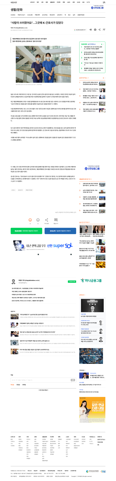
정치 (38, 2)
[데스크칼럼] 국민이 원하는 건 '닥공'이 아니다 (90, 384)
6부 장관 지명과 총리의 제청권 (88, 316)
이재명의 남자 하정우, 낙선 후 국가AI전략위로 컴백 (24, 294)
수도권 (78, 2)
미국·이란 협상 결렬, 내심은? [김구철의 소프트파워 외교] (34, 349)
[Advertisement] (43, 365)
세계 (74, 2)
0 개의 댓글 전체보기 (43, 390)
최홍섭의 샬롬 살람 (85, 329)
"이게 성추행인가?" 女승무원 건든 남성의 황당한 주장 (33, 314)
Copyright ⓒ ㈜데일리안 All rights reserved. (81, 476)
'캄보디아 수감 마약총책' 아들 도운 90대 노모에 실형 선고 (34, 341)
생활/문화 (52, 2)
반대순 (24, 384)
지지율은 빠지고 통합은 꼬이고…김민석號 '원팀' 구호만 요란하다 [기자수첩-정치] (97, 377)
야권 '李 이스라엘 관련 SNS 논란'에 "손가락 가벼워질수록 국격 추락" (37, 332)
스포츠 (68, 2)
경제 (47, 2)
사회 (42, 2)
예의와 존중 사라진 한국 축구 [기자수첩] (88, 392)
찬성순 (18, 384)
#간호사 (13, 190)
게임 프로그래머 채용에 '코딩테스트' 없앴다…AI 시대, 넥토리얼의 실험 (28, 297)
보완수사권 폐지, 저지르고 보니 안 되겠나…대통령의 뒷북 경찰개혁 (27, 301)
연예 (64, 2)
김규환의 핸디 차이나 (85, 320)
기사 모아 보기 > (23, 283)
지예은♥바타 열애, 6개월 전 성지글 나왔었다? (32, 323)
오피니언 (32, 2)
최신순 (12, 384)
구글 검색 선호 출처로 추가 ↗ (81, 29)
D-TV (88, 2)
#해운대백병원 (29, 190)
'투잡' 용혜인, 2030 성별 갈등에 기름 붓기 (22, 291)
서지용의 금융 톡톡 (85, 337)
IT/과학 (58, 2)
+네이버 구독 (72, 281)
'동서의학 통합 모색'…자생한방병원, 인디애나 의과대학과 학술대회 (27, 288)
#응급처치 (20, 190)
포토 (83, 2)
